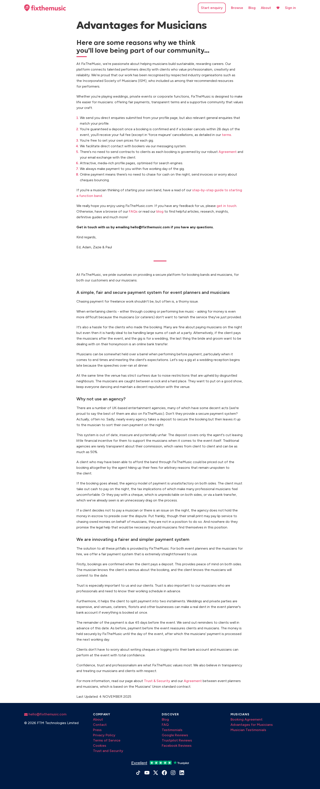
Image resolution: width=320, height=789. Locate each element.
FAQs (133, 211)
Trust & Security (157, 681)
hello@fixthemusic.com (47, 714)
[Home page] (45, 7)
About (266, 8)
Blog (252, 8)
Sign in (290, 8)
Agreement (228, 152)
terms (226, 135)
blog (159, 211)
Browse (237, 8)
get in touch (226, 206)
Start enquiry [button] (212, 8)
